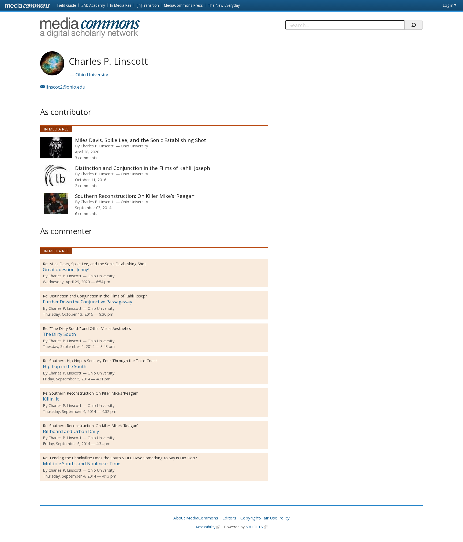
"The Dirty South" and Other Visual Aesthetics (90, 328)
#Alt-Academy (93, 5)
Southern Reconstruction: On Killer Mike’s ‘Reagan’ (135, 196)
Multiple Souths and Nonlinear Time (81, 463)
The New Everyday (224, 5)
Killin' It (51, 399)
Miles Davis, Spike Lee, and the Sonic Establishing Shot (140, 140)
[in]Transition (148, 5)
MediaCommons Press (183, 5)
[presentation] (56, 147)
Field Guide (66, 5)
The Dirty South (59, 334)
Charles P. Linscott (97, 145)
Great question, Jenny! (66, 269)
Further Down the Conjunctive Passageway (87, 302)
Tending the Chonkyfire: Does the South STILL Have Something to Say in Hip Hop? (123, 457)
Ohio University (92, 74)
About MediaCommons (195, 518)
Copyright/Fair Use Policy (265, 518)
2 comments (86, 185)
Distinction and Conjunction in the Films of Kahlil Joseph (142, 168)
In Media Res (121, 5)
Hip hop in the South (64, 366)
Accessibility (205, 526)
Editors (229, 518)
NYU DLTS (254, 526)
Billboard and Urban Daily (71, 431)
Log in (448, 5)
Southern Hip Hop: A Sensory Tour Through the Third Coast (103, 360)
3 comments (86, 157)
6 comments (86, 213)
